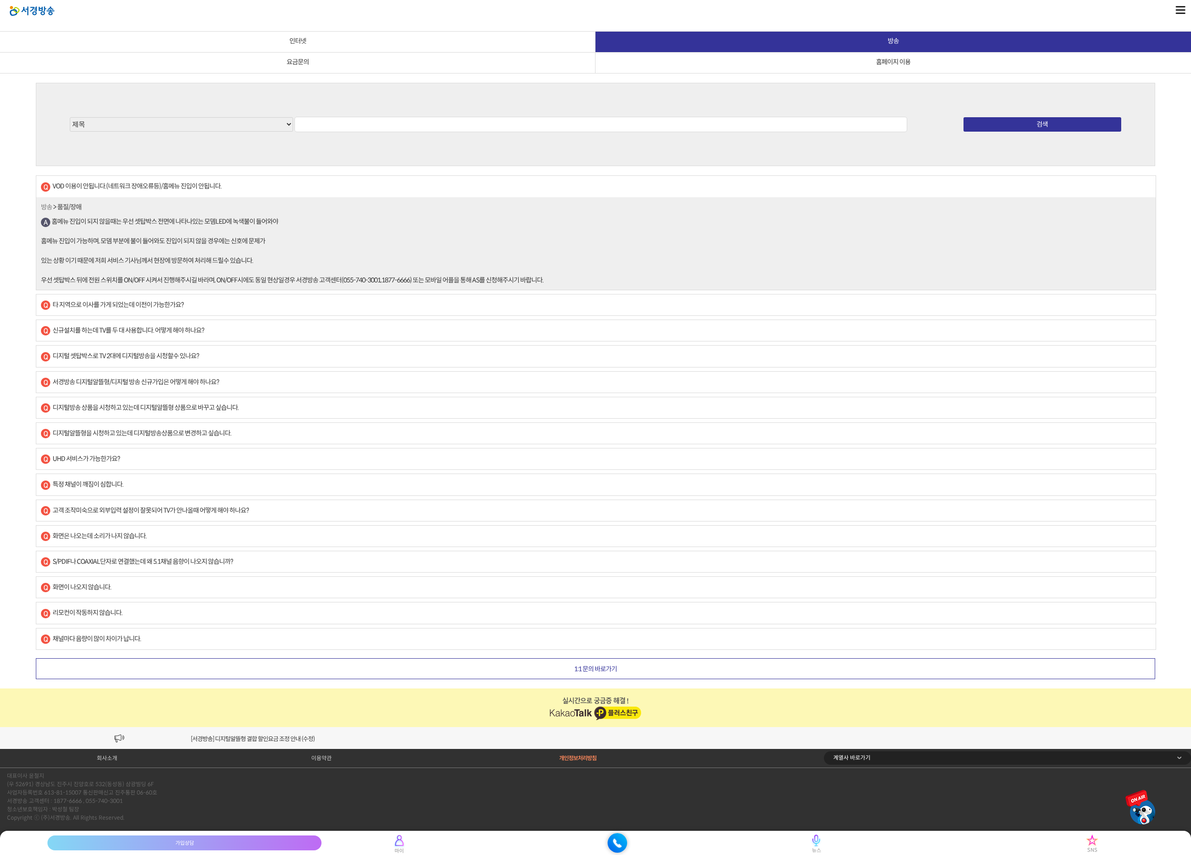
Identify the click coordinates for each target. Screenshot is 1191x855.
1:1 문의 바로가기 (595, 669)
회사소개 (107, 758)
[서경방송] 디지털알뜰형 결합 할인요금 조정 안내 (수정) (252, 739)
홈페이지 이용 (893, 62)
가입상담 (184, 843)
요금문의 (298, 62)
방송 (893, 41)
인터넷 (297, 41)
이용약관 (321, 758)
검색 (1042, 124)
